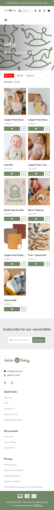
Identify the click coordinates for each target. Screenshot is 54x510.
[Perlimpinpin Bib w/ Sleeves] (39, 191)
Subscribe (38, 340)
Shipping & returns (12, 476)
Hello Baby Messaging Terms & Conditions (23, 487)
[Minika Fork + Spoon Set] (39, 236)
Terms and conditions (14, 470)
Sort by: (20, 75)
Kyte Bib (8, 164)
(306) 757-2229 (13, 375)
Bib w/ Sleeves (36, 210)
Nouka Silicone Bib (14, 210)
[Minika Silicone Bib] (15, 281)
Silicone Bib (10, 300)
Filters (10, 75)
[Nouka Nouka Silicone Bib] (15, 191)
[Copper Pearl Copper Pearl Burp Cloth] (15, 101)
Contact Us (9, 408)
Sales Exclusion (11, 414)
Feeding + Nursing (18, 52)
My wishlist (9, 447)
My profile (8, 436)
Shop (6, 403)
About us (8, 397)
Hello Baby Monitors (13, 420)
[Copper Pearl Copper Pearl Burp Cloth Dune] (15, 236)
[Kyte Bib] (15, 146)
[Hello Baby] (10, 13)
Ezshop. (38, 505)
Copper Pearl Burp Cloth (17, 119)
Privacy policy (10, 464)
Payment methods (12, 481)
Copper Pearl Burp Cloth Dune (20, 255)
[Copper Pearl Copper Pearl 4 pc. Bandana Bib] (39, 146)
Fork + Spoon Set (37, 255)
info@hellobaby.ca (15, 371)
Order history (10, 442)
